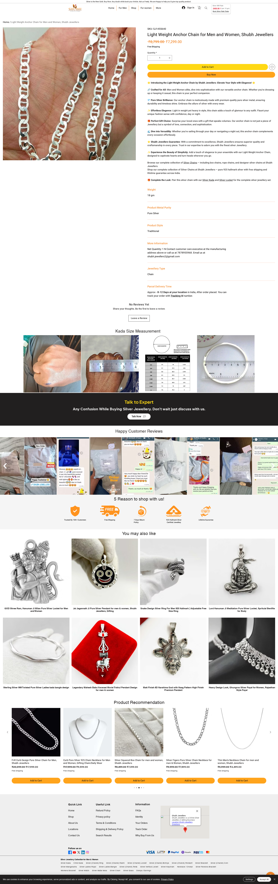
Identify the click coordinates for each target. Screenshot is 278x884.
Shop (71, 816)
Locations (73, 829)
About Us (73, 823)
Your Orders (141, 823)
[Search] (206, 8)
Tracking (176, 296)
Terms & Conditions (106, 823)
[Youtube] (74, 852)
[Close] (274, 879)
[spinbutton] (159, 57)
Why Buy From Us (144, 835)
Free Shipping (153, 46)
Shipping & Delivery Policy (109, 829)
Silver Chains (190, 162)
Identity (139, 816)
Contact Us (74, 835)
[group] (139, 746)
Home (6, 22)
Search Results (104, 835)
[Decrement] (149, 57)
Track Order (141, 829)
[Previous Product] (7, 732)
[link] (199, 7)
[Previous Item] (5, 466)
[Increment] (170, 57)
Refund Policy (103, 810)
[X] (79, 852)
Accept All (264, 879)
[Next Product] (270, 732)
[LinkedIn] (83, 852)
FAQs (138, 810)
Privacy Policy (167, 879)
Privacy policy (103, 816)
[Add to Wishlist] (272, 67)
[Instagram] (87, 852)
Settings (249, 879)
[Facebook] (70, 852)
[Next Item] (273, 466)
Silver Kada (208, 180)
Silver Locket (226, 180)
